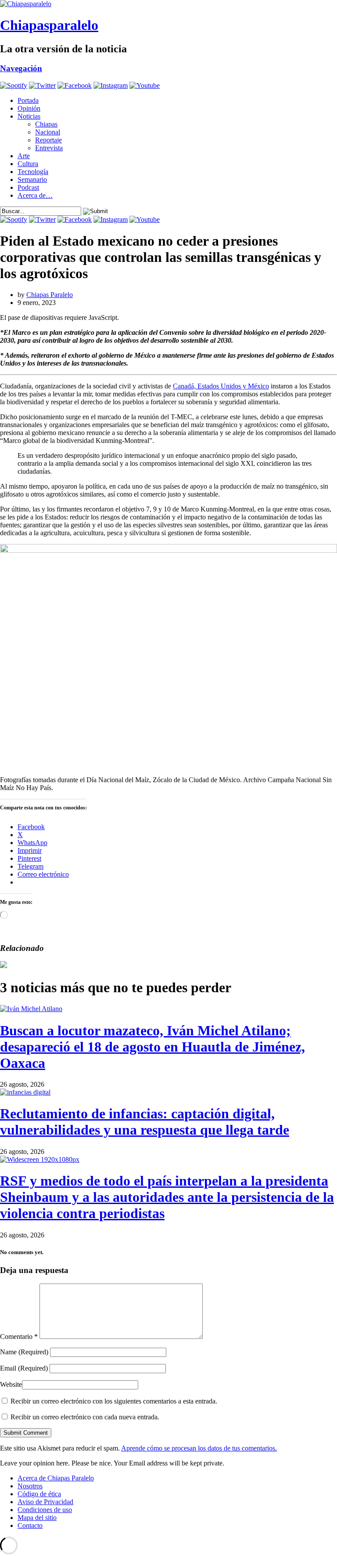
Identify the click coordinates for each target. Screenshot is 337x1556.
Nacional (47, 132)
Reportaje (48, 140)
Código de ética (39, 1494)
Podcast (28, 187)
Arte (24, 156)
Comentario (19, 1336)
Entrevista (49, 148)
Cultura (28, 163)
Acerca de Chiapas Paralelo (56, 1478)
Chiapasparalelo (49, 25)
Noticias (29, 116)
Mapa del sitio (37, 1517)
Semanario (32, 179)
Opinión (29, 108)
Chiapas (46, 124)
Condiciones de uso (45, 1509)
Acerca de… (35, 195)
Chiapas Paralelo (49, 294)
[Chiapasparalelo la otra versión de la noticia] (168, 4)
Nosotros (30, 1486)
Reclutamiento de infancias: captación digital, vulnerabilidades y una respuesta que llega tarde (144, 1122)
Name (24, 1352)
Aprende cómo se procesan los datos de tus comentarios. (199, 1448)
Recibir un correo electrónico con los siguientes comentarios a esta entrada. (114, 1401)
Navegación (21, 68)
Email (24, 1368)
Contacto (30, 1525)
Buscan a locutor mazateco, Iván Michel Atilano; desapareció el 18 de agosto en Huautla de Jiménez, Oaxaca (152, 1047)
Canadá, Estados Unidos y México (221, 386)
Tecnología (33, 171)
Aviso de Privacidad (45, 1501)
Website (11, 1384)
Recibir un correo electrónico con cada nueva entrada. (85, 1417)
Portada (28, 100)
